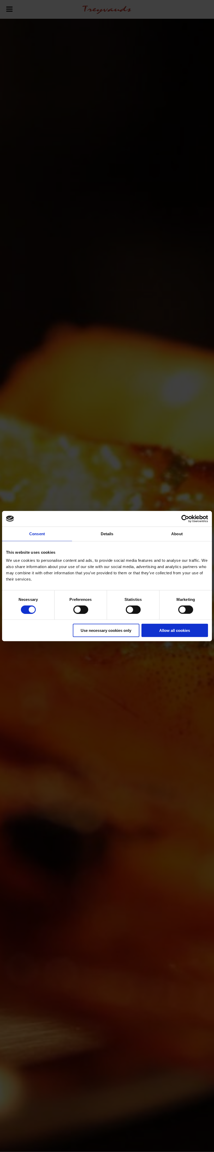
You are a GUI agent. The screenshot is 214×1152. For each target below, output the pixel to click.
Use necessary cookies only (106, 630)
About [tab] (177, 533)
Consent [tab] (37, 533)
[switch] (80, 609)
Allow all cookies (174, 630)
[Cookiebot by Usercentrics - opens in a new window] (185, 518)
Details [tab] (107, 533)
